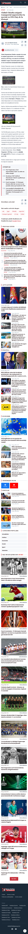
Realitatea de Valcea (16, 917)
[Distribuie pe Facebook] (25, 42)
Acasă (4, 7)
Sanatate (6, 265)
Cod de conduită (18, 896)
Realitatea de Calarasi (16, 910)
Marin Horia (13, 43)
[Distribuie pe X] (25, 45)
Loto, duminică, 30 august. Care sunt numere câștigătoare (19, 345)
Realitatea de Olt (15, 912)
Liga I (8, 211)
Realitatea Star (22, 905)
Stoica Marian (23, 576)
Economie (3, 250)
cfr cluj (16, 214)
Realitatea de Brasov (6, 919)
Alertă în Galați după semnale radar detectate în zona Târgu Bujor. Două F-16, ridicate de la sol (15, 276)
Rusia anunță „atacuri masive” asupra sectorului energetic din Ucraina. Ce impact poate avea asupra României (19, 456)
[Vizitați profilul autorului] (2, 43)
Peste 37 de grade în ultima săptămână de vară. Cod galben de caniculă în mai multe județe (14, 269)
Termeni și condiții (11, 894)
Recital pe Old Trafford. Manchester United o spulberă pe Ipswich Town (15, 177)
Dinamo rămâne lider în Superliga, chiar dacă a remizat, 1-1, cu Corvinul (14, 716)
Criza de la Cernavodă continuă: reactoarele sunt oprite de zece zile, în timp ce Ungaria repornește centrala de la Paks (15, 255)
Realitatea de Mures (15, 915)
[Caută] (20, 3)
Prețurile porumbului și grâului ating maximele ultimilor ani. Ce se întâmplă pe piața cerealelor (18, 466)
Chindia (14, 211)
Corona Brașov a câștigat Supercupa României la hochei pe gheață (13, 742)
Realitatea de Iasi (15, 919)
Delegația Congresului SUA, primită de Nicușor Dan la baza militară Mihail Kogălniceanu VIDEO (19, 400)
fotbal (22, 214)
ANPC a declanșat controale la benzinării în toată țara (19, 448)
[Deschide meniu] (25, 3)
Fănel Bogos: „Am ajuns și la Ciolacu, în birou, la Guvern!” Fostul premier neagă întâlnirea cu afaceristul (19, 318)
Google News (16, 221)
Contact (3, 894)
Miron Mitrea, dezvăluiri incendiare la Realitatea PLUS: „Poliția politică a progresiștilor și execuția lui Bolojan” (19, 383)
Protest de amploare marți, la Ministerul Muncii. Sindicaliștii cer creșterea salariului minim (14, 248)
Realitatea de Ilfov (5, 915)
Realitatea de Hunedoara (7, 908)
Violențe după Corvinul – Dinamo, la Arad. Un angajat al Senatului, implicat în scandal (13, 689)
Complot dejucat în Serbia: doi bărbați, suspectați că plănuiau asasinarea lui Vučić (13, 309)
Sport (11, 7)
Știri (7, 7)
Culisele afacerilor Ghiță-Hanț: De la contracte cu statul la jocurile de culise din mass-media (19, 392)
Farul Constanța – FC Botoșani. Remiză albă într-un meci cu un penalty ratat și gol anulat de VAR (15, 184)
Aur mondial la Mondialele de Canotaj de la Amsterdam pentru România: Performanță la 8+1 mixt (15, 191)
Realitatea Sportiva (14, 905)
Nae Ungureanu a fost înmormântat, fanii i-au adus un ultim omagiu (15, 171)
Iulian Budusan (23, 656)
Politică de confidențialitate (7, 896)
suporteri (21, 211)
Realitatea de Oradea (6, 912)
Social (5, 272)
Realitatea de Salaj (6, 910)
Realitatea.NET (5, 905)
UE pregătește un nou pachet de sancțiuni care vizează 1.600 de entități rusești (13, 440)
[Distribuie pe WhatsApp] (22, 45)
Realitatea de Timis (6, 917)
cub (3, 211)
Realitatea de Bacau (18, 908)
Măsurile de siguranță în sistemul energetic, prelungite (19, 474)
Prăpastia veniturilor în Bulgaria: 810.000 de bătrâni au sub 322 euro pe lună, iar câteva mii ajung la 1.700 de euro (18, 337)
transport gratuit (7, 214)
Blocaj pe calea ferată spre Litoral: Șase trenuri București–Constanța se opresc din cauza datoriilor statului (19, 327)
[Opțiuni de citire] (25, 931)
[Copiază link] (22, 42)
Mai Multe (14, 878)
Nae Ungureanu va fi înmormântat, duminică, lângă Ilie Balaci (12, 768)
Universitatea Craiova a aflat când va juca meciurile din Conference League (13, 795)
